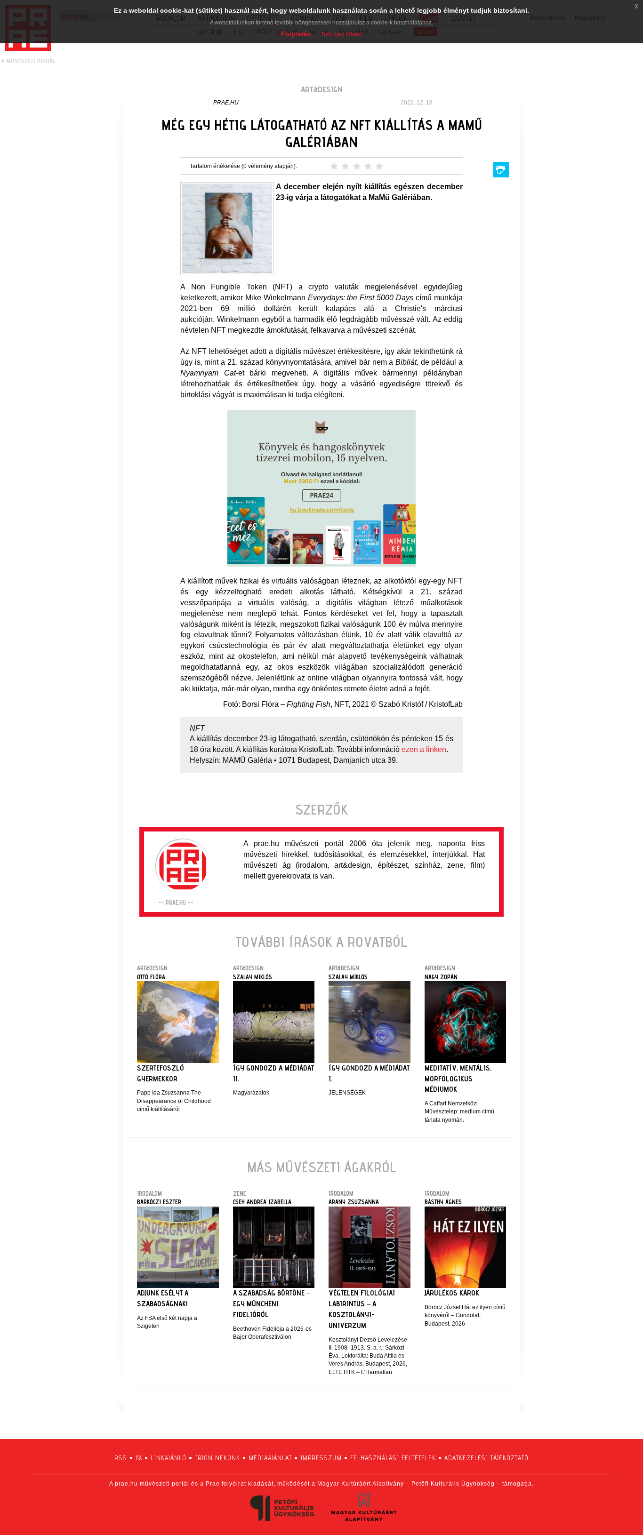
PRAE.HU (226, 102)
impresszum (321, 1458)
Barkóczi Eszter (159, 1202)
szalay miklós (252, 977)
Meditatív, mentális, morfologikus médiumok (458, 1078)
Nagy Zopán (441, 977)
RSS (120, 1458)
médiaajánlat (270, 1458)
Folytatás (296, 34)
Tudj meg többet (341, 34)
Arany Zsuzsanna (354, 1202)
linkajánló (168, 1458)
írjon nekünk (217, 1458)
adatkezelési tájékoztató (486, 1458)
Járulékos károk (452, 1292)
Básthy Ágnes (443, 1202)
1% (139, 1458)
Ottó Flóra (151, 977)
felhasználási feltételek (393, 1458)
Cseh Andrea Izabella (262, 1202)
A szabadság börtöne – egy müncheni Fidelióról (271, 1303)
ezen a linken (424, 749)
